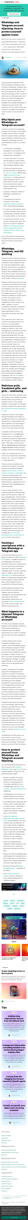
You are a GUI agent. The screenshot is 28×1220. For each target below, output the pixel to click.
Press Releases (5, 1203)
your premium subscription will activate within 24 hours (13, 535)
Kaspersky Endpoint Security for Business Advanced (13, 1167)
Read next (5, 967)
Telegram (18, 767)
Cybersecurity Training (6, 1186)
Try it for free (14, 14)
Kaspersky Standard (6, 1135)
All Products (4, 1142)
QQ (17, 375)
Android (6, 900)
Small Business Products (7, 1146)
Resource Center (22, 1202)
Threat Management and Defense (9, 1179)
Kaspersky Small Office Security (8, 1150)
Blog (17, 1202)
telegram (15, 906)
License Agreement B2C (16, 1197)
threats (22, 906)
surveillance (7, 906)
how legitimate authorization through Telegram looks (13, 818)
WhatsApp (5, 769)
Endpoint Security (5, 1181)
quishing (21, 278)
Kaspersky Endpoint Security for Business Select (12, 1164)
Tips (14, 1012)
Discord (19, 769)
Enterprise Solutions (6, 1172)
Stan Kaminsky (8, 57)
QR (17, 903)
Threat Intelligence (6, 1188)
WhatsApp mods (7, 575)
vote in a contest (10, 173)
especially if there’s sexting (12, 204)
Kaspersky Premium (6, 1140)
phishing (5, 903)
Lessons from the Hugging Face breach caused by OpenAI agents (14, 1078)
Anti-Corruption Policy (6, 1197)
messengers (6, 17)
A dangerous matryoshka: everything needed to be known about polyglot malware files (14, 1048)
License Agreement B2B (6, 1198)
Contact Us (3, 1202)
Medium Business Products (8, 1158)
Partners (13, 1202)
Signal (11, 769)
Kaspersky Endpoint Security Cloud (9, 1152)
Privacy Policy (23, 1195)
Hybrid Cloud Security (6, 1183)
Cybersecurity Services (6, 1176)
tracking (10, 908)
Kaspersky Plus (4, 1138)
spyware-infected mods (16, 601)
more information (17, 1214)
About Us (8, 1202)
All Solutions (4, 1191)
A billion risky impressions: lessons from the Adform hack (14, 1018)
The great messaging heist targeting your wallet (9, 958)
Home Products (5, 1132)
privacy (12, 903)
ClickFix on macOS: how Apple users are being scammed (14, 1107)
